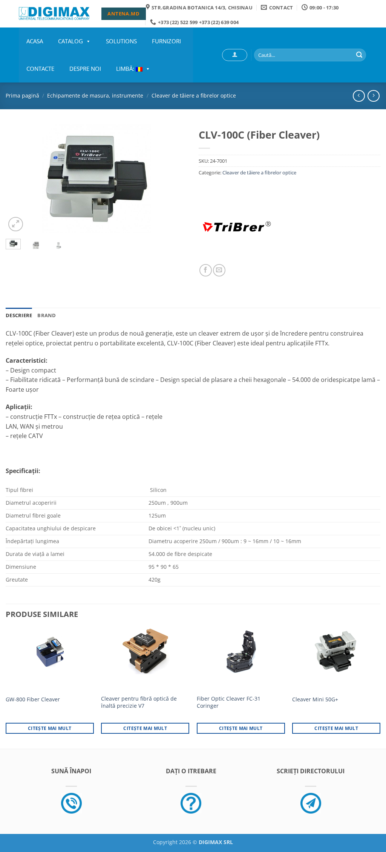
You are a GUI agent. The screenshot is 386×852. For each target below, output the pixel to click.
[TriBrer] (236, 226)
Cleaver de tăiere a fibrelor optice (194, 95)
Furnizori (166, 41)
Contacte (40, 68)
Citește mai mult (50, 728)
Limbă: (126, 68)
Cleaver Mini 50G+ (315, 699)
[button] (234, 55)
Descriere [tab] (19, 315)
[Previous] (19, 179)
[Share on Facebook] (205, 270)
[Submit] (359, 55)
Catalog (70, 41)
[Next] (174, 179)
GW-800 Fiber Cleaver (33, 699)
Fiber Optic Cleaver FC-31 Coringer (228, 702)
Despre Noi (85, 68)
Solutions (121, 41)
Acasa (34, 41)
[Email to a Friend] (219, 270)
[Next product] (359, 96)
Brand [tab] (46, 315)
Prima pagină (22, 95)
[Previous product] (373, 96)
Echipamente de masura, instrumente (95, 95)
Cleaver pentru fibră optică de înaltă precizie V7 (139, 702)
